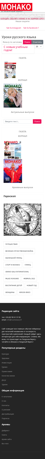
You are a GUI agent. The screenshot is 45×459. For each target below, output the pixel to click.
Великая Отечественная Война (19, 251)
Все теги (5, 443)
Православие (7, 371)
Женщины (9, 292)
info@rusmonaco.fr (14, 320)
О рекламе (6, 410)
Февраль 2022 (29, 278)
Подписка (5, 418)
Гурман (4, 367)
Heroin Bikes (24, 292)
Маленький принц (13, 258)
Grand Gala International (17, 272)
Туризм (4, 384)
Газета (4, 435)
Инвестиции (7, 363)
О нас (4, 401)
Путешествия (11, 244)
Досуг (4, 380)
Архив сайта (7, 439)
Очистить (37, 42)
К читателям (7, 396)
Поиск (27, 42)
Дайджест (6, 430)
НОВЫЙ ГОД (32, 285)
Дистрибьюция (8, 414)
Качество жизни (8, 376)
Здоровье (5, 358)
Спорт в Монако (12, 265)
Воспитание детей (13, 285)
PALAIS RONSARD (12, 278)
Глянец (28, 265)
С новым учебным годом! (16, 48)
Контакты (5, 405)
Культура (5, 354)
